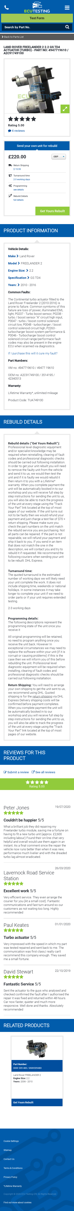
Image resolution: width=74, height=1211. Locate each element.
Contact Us (9, 1159)
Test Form (37, 18)
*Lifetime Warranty (13, 1186)
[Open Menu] (67, 7)
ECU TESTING (37, 10)
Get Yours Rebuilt (52, 211)
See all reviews (45, 772)
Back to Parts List (14, 36)
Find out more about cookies (17, 1202)
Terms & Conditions (13, 1168)
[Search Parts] (67, 27)
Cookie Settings (11, 1141)
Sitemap (8, 1150)
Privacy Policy (10, 1177)
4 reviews (18, 130)
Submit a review (18, 772)
